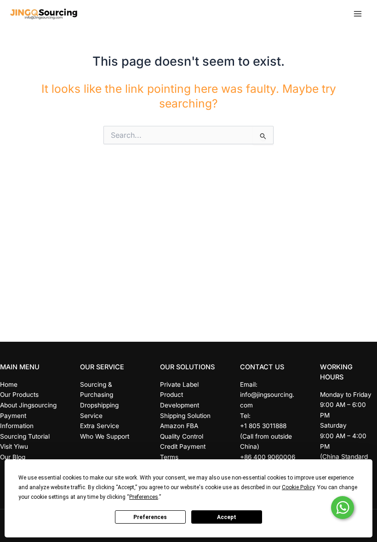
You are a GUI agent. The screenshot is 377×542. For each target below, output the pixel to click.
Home (8, 384)
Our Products (19, 394)
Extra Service (99, 425)
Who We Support (104, 436)
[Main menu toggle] (357, 14)
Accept (226, 517)
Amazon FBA (179, 425)
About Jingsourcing (28, 405)
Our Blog (12, 457)
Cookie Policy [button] (298, 487)
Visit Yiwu (14, 446)
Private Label (179, 384)
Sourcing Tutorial (25, 436)
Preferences (150, 517)
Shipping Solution (185, 415)
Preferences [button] (143, 497)
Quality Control (181, 436)
